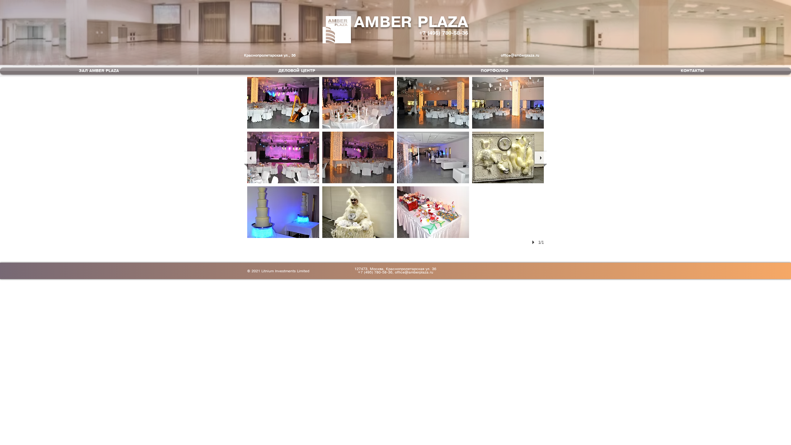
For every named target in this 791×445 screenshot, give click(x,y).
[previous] (250, 157)
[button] (283, 103)
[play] (534, 242)
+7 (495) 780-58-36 (443, 33)
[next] (541, 157)
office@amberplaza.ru (520, 55)
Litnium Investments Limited (285, 271)
